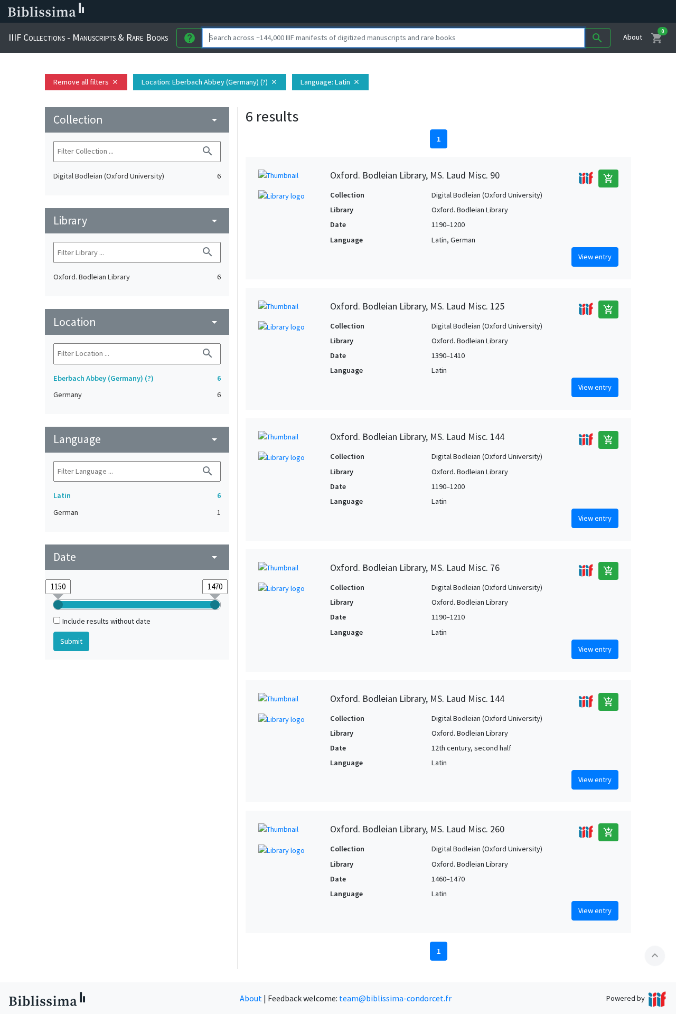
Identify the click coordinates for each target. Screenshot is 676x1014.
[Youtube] (557, 11)
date (137, 557)
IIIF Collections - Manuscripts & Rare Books (88, 37)
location (137, 322)
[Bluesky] (523, 11)
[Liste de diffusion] (490, 11)
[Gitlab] (591, 11)
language (137, 439)
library (137, 220)
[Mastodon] (540, 11)
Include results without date (106, 621)
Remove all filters (86, 82)
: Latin (330, 82)
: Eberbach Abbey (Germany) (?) (210, 82)
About (632, 37)
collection (137, 119)
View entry (595, 256)
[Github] (574, 11)
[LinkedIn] (507, 11)
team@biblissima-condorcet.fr (395, 998)
